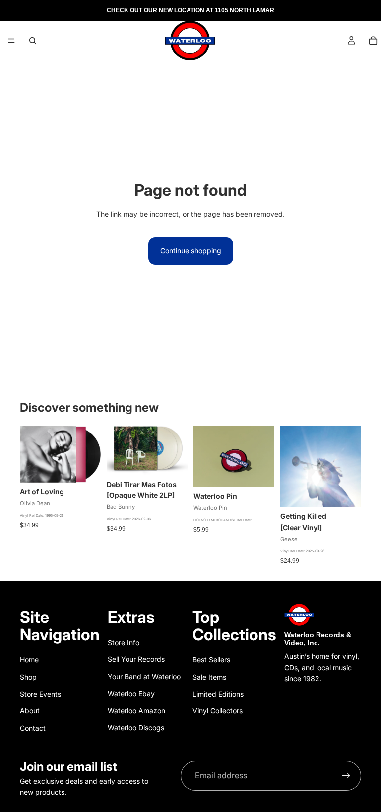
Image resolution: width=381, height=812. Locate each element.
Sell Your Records (136, 659)
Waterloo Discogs (136, 727)
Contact (33, 728)
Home (29, 659)
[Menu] (11, 40)
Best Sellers (211, 659)
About (30, 710)
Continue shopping (190, 250)
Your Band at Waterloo (144, 676)
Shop (28, 677)
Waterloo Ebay (131, 693)
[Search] (33, 41)
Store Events (40, 694)
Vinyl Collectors (217, 710)
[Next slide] (263, 457)
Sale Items (209, 677)
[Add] (85, 467)
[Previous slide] (204, 457)
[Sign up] (346, 775)
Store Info (123, 642)
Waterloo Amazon (136, 710)
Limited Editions (218, 694)
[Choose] (172, 460)
